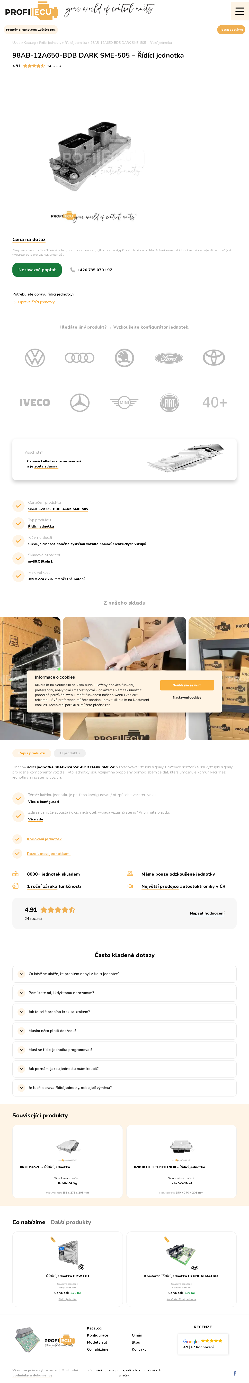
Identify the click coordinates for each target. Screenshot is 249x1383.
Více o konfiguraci (43, 801)
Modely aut (97, 1342)
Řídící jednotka (68, 1299)
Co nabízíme (97, 1349)
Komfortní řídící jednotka (181, 1299)
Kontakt (139, 1349)
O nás (137, 1335)
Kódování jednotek (44, 839)
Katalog (94, 1328)
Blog (136, 1342)
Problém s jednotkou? (30, 30)
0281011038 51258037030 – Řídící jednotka (169, 1167)
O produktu (70, 753)
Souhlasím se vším (187, 685)
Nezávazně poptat (37, 270)
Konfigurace (97, 1335)
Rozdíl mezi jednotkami (49, 853)
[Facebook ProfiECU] (235, 1373)
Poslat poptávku (231, 30)
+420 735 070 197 (95, 270)
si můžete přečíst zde (93, 705)
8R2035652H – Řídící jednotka (45, 1167)
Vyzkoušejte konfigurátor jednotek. (151, 327)
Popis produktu (31, 753)
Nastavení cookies (187, 697)
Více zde (35, 819)
